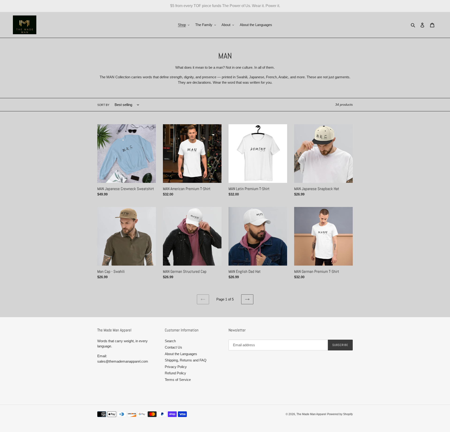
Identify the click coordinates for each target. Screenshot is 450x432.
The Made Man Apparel (311, 414)
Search (170, 341)
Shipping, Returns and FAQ (185, 360)
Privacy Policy (176, 367)
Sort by (103, 105)
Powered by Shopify (340, 414)
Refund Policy (175, 373)
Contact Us (173, 347)
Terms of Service (178, 380)
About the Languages (181, 354)
